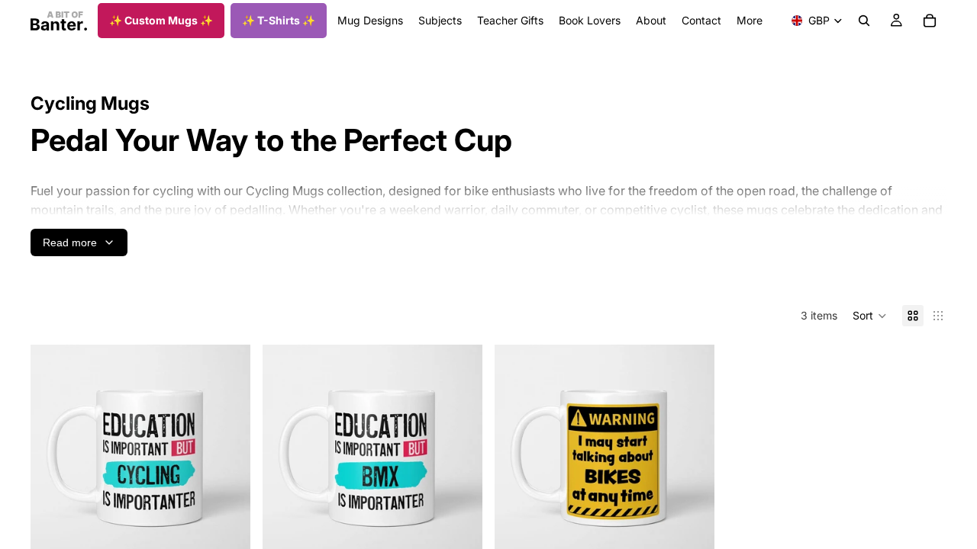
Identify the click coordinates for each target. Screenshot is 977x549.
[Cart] (929, 20)
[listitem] (749, 20)
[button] (870, 315)
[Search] (864, 20)
